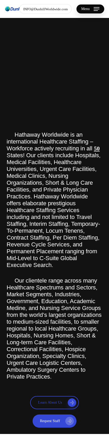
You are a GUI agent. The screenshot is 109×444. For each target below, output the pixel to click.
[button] (90, 9)
